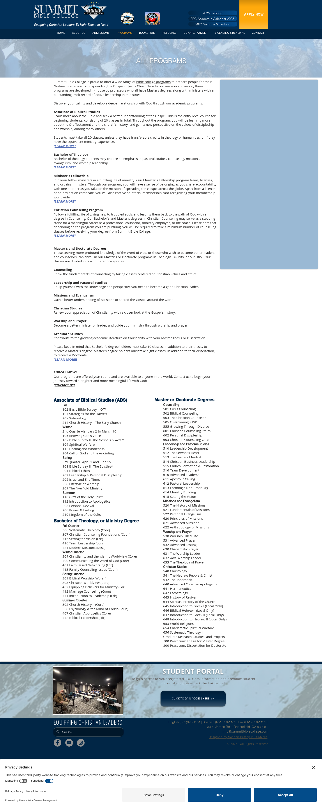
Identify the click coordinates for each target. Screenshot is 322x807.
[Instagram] (81, 743)
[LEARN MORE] (65, 201)
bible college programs (153, 81)
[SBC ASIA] (152, 18)
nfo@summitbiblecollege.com (245, 731)
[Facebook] (57, 743)
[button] (101, 33)
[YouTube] (69, 743)
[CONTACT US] (64, 385)
